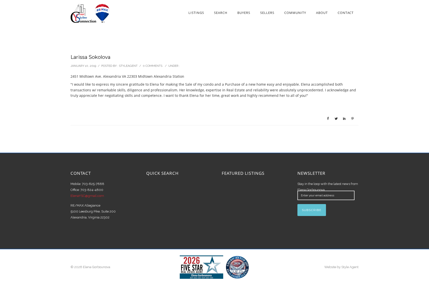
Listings (196, 12)
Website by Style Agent (341, 267)
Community (295, 12)
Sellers (267, 12)
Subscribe (312, 210)
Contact (346, 12)
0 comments (152, 66)
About (322, 12)
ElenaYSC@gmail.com (87, 196)
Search (220, 12)
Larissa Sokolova (90, 57)
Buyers (243, 12)
